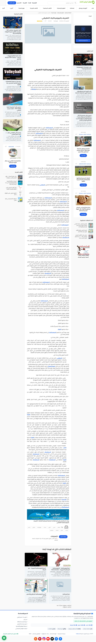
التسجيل (19, 3)
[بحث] (75, 2)
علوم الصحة (22, 8)
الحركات (45, 527)
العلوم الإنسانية (61, 8)
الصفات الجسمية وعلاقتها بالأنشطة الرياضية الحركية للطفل (83, 179)
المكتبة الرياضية (68, 13)
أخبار (3, 8)
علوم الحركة (53, 13)
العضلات (57, 530)
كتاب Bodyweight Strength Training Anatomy (84, 68)
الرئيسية (34, 3)
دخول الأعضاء (12, 3)
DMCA (30, 633)
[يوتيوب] (48, 639)
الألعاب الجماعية (47, 8)
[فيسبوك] (60, 639)
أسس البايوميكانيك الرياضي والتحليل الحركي (36, 594)
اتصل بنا (25, 3)
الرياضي (34, 527)
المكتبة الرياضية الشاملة (44, 521)
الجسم (29, 527)
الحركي (54, 527)
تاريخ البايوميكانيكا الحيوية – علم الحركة (37, 569)
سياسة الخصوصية (61, 633)
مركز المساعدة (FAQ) (22, 622)
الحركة (62, 530)
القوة (59, 329)
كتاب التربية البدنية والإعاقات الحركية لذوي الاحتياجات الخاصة (83, 92)
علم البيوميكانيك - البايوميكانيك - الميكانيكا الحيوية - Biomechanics (61, 569)
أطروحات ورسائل (83, 8)
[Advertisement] (48, 56)
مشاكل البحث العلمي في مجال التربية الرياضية (13, 161)
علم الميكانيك (66, 594)
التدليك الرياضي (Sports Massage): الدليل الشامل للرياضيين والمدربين (83, 150)
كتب (93, 8)
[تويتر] (52, 639)
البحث (29, 3)
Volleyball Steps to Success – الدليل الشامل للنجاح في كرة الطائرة (13, 83)
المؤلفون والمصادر (36, 633)
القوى (49, 527)
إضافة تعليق (63, 537)
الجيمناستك (65, 237)
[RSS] (35, 639)
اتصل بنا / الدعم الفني (22, 617)
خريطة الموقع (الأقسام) (21, 626)
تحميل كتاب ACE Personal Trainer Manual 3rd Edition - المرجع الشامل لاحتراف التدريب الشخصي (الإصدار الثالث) (84, 118)
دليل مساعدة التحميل (22, 624)
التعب (64, 447)
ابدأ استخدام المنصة (83, 40)
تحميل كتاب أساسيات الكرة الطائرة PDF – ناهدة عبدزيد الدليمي (14, 108)
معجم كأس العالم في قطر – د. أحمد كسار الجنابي (13, 133)
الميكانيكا (51, 530)
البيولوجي (42, 185)
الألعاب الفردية (34, 8)
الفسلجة (64, 499)
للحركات (66, 530)
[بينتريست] (39, 639)
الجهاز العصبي (51, 366)
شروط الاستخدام (53, 633)
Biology (34, 89)
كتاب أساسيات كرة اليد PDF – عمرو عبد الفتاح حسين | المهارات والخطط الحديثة (13, 31)
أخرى (11, 8)
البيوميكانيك (49, 128)
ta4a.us (78, 634)
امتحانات (72, 8)
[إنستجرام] (44, 639)
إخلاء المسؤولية (45, 633)
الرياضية (59, 527)
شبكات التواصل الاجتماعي (21, 628)
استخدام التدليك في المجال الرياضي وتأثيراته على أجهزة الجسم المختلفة (83, 209)
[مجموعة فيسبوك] (56, 639)
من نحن (25, 619)
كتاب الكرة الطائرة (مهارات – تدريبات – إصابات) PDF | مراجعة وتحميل (13, 57)
